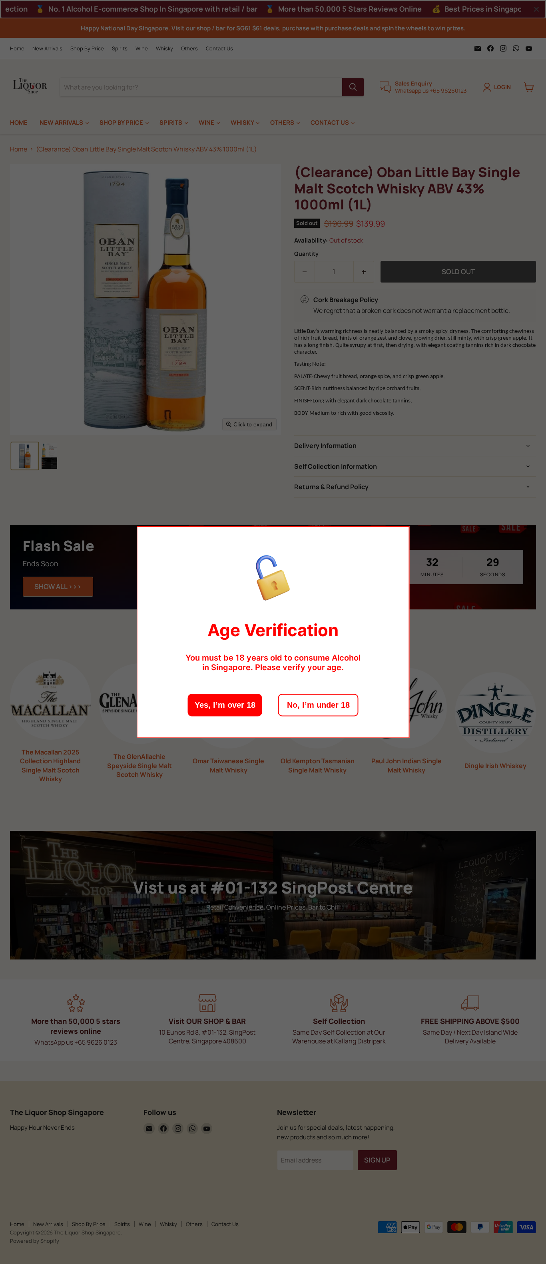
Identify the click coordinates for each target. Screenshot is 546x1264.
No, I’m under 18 (318, 705)
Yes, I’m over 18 (225, 705)
